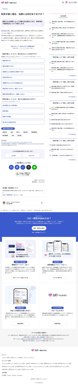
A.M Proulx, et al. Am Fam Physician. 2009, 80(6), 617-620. (16, 142)
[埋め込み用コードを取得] (22, 167)
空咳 (13, 135)
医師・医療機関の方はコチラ (39, 232)
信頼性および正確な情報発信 (28, 339)
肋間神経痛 (34, 132)
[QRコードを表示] (17, 167)
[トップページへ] (39, 351)
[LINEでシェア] (34, 167)
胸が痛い (20, 135)
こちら (37, 340)
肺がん (18, 132)
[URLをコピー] (11, 167)
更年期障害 (5, 135)
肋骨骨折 (3, 31)
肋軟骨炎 (6, 38)
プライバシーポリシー (10, 56)
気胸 (12, 132)
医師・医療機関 (40, 337)
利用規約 (3, 56)
